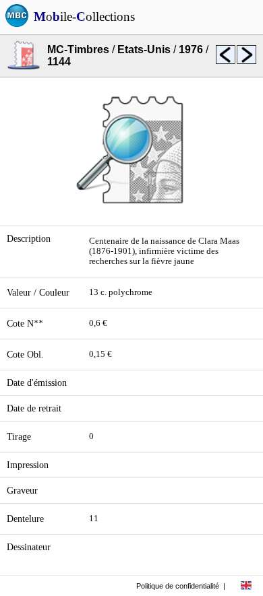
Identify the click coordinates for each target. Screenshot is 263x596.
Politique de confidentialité (177, 586)
